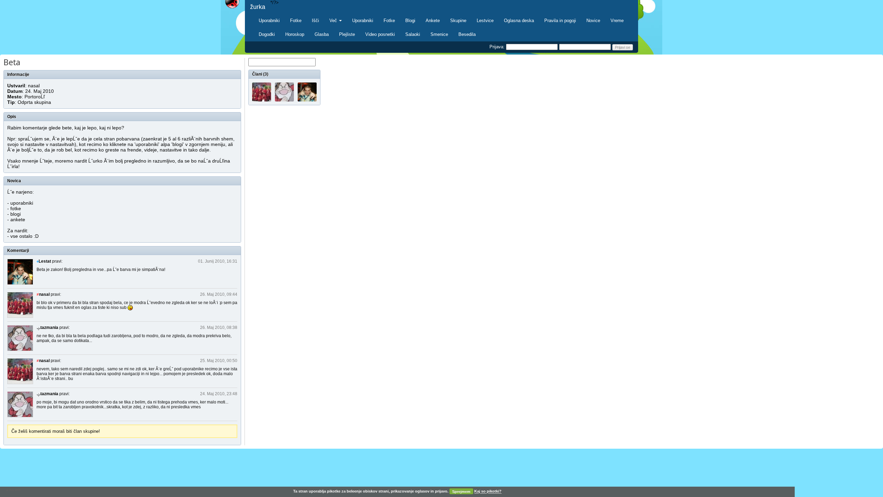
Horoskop (294, 34)
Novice (593, 20)
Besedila (467, 34)
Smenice (439, 34)
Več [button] (333, 20)
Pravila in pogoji (560, 20)
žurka (257, 6)
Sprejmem (461, 491)
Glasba (322, 34)
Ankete (433, 20)
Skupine (458, 20)
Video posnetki (380, 34)
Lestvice (485, 20)
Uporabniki (269, 20)
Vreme (617, 20)
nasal (34, 85)
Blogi (410, 20)
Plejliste (347, 34)
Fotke (295, 20)
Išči (315, 20)
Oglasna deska (519, 20)
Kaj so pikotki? (488, 491)
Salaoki (412, 34)
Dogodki (267, 34)
